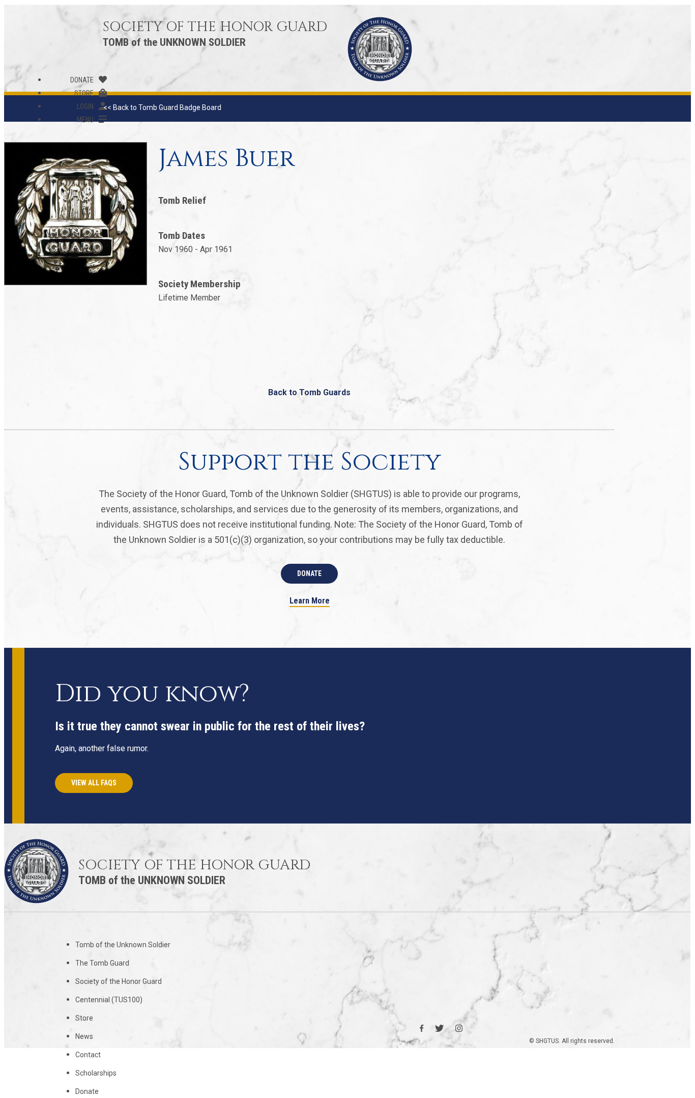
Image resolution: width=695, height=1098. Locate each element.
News (84, 1036)
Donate (82, 80)
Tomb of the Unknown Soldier (122, 945)
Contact (88, 1055)
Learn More (309, 601)
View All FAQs (94, 783)
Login (85, 106)
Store (84, 93)
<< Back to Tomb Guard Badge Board (162, 107)
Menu (85, 120)
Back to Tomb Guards (309, 392)
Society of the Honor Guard (118, 981)
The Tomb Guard (102, 963)
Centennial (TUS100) (108, 1000)
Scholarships (96, 1073)
